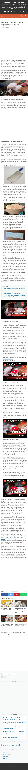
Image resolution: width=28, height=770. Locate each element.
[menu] (2, 15)
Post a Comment (9, 27)
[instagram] (14, 11)
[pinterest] (23, 11)
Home (14, 765)
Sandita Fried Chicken (14, 2)
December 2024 (6, 752)
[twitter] (8, 11)
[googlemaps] (20, 11)
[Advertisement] (14, 44)
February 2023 (6, 754)
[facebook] (4, 11)
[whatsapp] (17, 11)
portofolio (7, 745)
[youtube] (11, 11)
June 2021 (5, 758)
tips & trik (17, 745)
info (3, 745)
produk (12, 745)
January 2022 (6, 756)
